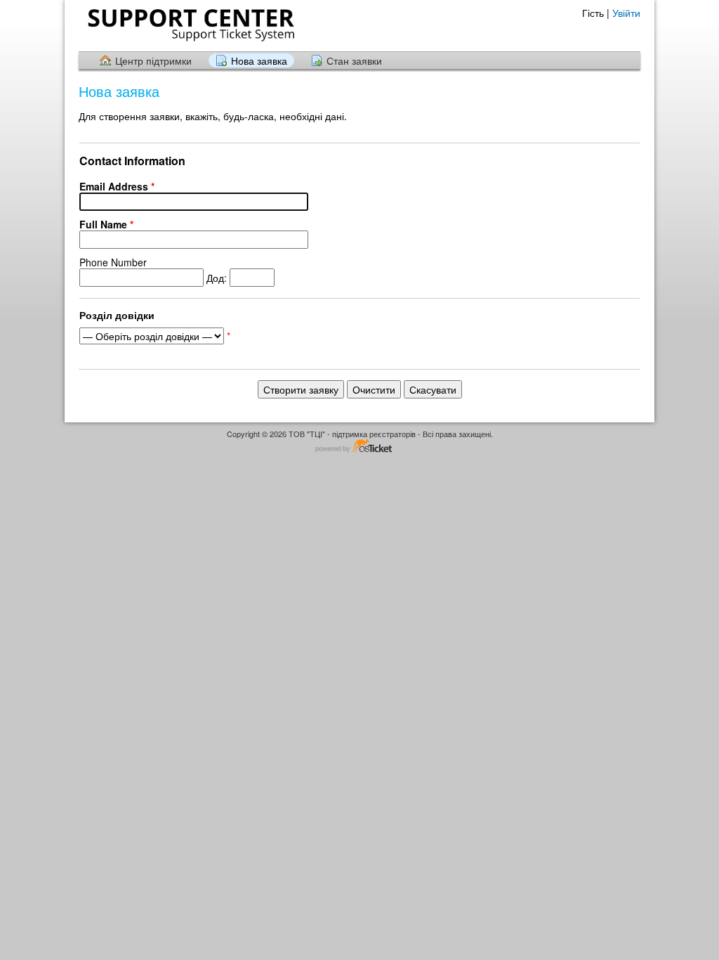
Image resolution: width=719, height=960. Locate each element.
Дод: (154, 270)
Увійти (626, 13)
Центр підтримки (153, 60)
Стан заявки (354, 60)
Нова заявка (259, 60)
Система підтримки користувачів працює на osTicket (359, 447)
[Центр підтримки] (190, 25)
